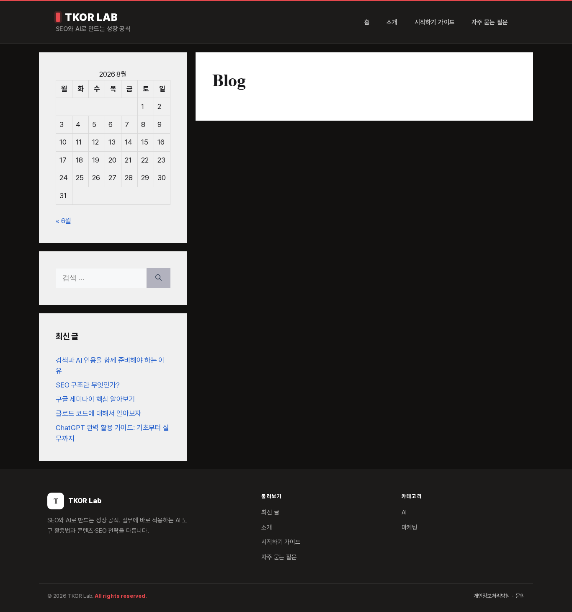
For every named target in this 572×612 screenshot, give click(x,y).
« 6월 (63, 221)
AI (404, 512)
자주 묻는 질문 (490, 22)
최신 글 (270, 512)
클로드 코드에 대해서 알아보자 (98, 413)
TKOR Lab (91, 17)
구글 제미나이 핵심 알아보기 (95, 399)
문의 (520, 596)
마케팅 (410, 527)
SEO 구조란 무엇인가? (88, 385)
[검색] (158, 278)
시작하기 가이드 (435, 22)
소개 (391, 22)
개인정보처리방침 (492, 596)
